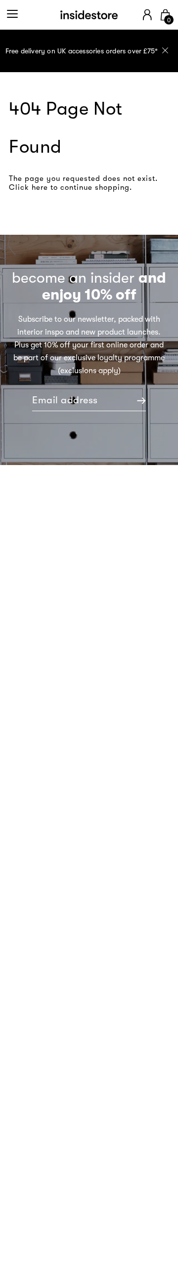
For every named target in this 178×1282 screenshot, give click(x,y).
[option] (89, 50)
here (40, 187)
